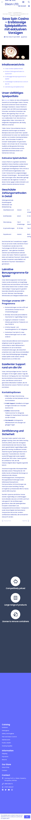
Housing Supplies (7, 746)
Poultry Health (6, 743)
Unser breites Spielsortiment (14, 69)
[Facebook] (2, 790)
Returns (4, 760)
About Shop (5, 767)
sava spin (7, 100)
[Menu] (23, 2)
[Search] (29, 2)
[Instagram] (12, 790)
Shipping (4, 753)
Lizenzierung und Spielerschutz (14, 87)
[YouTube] (9, 790)
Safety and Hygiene (8, 734)
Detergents (5, 730)
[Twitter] (5, 790)
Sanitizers (5, 727)
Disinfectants (6, 740)
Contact (4, 770)
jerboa (25, 37)
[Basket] (29, 6)
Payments (5, 757)
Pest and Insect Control (9, 737)
